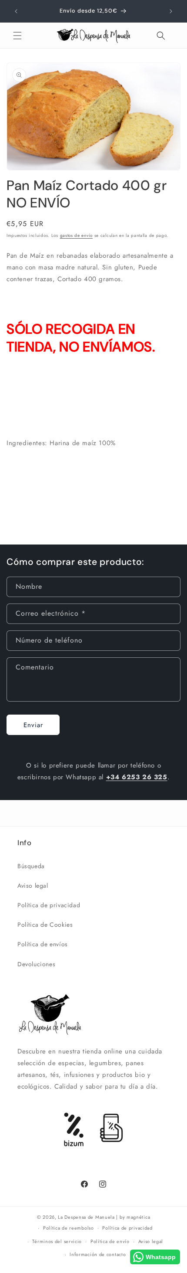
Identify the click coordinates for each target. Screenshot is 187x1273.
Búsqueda (31, 866)
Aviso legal (32, 885)
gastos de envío (76, 235)
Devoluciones (36, 964)
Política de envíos (42, 944)
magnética (138, 1217)
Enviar (33, 725)
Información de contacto (98, 1254)
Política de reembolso (68, 1227)
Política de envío (110, 1241)
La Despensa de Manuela (86, 1217)
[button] (17, 35)
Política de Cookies (45, 924)
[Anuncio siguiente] (170, 11)
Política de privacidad (48, 905)
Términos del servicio (57, 1241)
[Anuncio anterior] (16, 11)
